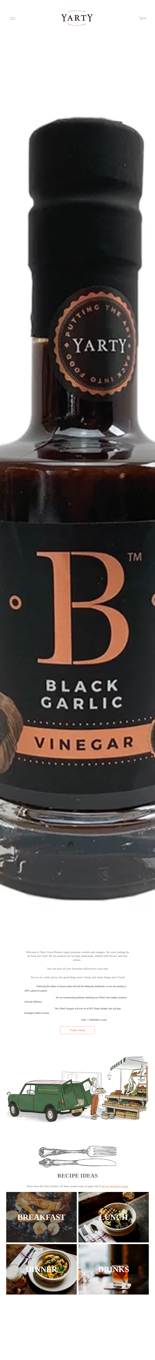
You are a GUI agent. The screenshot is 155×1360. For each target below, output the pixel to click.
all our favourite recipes (115, 1186)
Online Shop (77, 1030)
